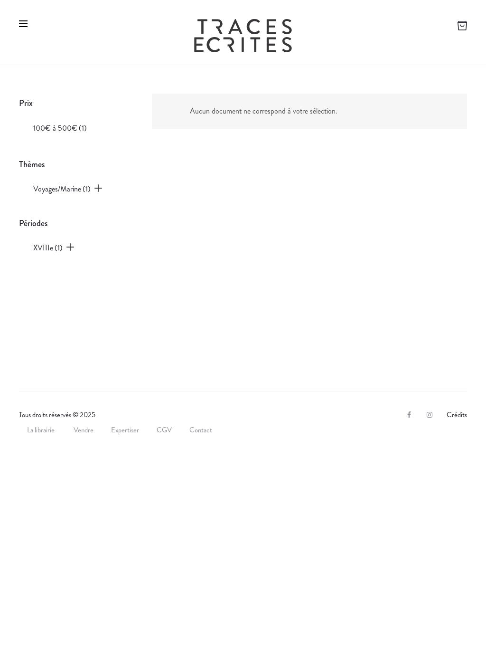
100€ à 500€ (60, 128)
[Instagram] (429, 414)
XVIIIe (48, 247)
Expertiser (125, 430)
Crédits (457, 415)
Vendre (83, 430)
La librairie (41, 430)
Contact (200, 430)
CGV (164, 430)
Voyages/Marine (62, 188)
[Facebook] (409, 414)
